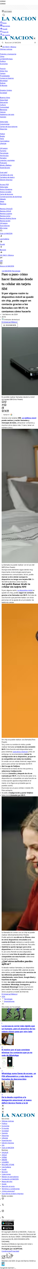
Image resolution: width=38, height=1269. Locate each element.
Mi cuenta (6, 35)
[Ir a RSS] (3, 1218)
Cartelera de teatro (7, 177)
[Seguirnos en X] (3, 1205)
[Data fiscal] (3, 1265)
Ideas (2, 201)
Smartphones (9, 1001)
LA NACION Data (6, 59)
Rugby (2, 136)
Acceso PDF (4, 184)
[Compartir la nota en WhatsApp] (5, 405)
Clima (2, 56)
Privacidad (15, 1251)
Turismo (3, 151)
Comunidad (4, 107)
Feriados (3, 158)
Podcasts (3, 163)
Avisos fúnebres (6, 189)
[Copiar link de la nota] (3, 408)
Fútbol (2, 134)
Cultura (3, 105)
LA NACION (6, 271)
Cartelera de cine (6, 175)
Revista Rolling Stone (8, 218)
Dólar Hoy (4, 71)
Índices (2, 83)
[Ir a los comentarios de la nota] (5, 402)
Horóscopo (4, 155)
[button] (19, 151)
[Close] (3, 1105)
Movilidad (3, 81)
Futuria (2, 68)
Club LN (5, 32)
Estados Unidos (6, 90)
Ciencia (2, 112)
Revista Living (5, 216)
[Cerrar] (34, 38)
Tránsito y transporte (8, 54)
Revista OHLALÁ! (6, 209)
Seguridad (4, 100)
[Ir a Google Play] (8, 1225)
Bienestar (3, 110)
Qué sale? (3, 172)
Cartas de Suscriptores (8, 126)
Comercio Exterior (7, 78)
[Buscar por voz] (35, 43)
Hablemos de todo (7, 114)
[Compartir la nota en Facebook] (3, 411)
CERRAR (2, 1)
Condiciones (6, 1251)
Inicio (4, 23)
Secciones (6, 26)
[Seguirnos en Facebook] (3, 1199)
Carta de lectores (6, 194)
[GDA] (7, 1258)
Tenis (2, 139)
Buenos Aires (5, 97)
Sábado (3, 199)
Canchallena (4, 141)
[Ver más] (3, 1004)
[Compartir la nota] (3, 405)
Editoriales (4, 122)
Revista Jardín (5, 221)
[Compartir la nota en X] (5, 411)
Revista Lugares (6, 213)
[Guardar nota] (3, 402)
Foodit (4, 29)
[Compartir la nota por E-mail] (7, 411)
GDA (3, 996)
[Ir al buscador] (4, 15)
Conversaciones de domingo (11, 197)
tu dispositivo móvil (25, 590)
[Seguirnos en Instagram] (3, 1211)
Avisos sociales (5, 192)
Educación (4, 102)
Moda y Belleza (5, 165)
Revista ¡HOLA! (5, 211)
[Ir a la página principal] (19, 20)
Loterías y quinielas (7, 160)
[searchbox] (18, 42)
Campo (2, 73)
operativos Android (20, 752)
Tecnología (4, 153)
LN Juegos (4, 148)
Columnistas (5, 124)
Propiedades (5, 76)
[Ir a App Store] (8, 1229)
